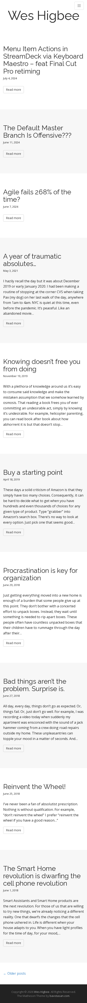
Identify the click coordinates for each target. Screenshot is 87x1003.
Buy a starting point (33, 472)
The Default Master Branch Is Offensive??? (37, 131)
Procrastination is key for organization (40, 574)
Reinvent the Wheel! (34, 786)
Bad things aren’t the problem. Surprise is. (34, 685)
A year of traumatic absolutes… (32, 260)
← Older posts (14, 973)
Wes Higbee (43, 15)
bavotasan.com (59, 996)
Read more (13, 90)
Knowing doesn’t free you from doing (41, 365)
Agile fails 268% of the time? (37, 195)
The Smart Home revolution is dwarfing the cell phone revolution (42, 875)
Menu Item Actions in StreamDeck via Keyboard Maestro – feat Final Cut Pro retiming (43, 60)
